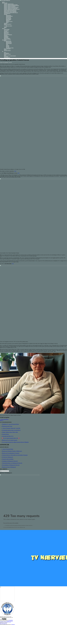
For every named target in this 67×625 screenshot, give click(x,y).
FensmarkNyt (6, 56)
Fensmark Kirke (8, 15)
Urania (7, 44)
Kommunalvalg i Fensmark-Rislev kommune (11, 12)
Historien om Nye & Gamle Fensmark (10, 55)
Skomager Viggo (6, 33)
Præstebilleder (6, 37)
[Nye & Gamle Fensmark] (5, 0)
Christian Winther (6, 29)
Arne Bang (5, 31)
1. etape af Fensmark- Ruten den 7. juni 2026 (11, 428)
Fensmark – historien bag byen (8, 3)
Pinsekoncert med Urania (7, 426)
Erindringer (5, 35)
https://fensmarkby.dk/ (3, 623)
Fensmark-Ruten (5, 434)
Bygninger (5, 14)
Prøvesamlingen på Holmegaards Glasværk (10, 465)
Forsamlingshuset (8, 18)
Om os (5, 52)
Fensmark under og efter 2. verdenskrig (10, 11)
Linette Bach (11, 620)
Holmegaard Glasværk (7, 40)
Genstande (5, 23)
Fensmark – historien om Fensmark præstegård (11, 7)
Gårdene (7, 22)
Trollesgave (7, 20)
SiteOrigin (13, 624)
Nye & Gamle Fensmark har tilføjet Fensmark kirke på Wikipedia (15, 442)
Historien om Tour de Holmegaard (9, 467)
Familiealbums (6, 36)
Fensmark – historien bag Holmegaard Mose (11, 4)
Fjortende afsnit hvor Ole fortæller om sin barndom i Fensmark (15, 455)
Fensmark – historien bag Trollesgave (9, 6)
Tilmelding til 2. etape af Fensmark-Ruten (10, 424)
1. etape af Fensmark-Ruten (7, 449)
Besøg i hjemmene (7, 38)
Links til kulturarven (7, 13)
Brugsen (5, 49)
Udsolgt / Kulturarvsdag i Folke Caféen (10, 432)
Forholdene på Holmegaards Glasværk (10, 461)
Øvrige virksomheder (7, 48)
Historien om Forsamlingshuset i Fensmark (10, 453)
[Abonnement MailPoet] (33, 522)
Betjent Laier (6, 32)
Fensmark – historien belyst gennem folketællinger (12, 9)
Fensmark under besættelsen (7, 459)
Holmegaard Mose (9, 43)
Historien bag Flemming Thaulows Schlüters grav (12, 451)
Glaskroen (7, 45)
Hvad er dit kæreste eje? (7, 24)
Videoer (5, 27)
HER (15, 171)
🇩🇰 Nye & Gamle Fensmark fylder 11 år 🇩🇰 (10, 438)
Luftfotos (5, 26)
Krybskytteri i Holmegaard (7, 457)
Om (2, 51)
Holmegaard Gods (9, 42)
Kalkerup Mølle (8, 19)
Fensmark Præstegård (9, 16)
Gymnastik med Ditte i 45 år (7, 436)
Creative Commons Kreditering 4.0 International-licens (6, 621)
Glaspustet (7, 46)
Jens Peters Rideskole (7, 50)
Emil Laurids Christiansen (8, 34)
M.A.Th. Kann (6, 30)
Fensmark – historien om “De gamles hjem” (10, 8)
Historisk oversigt (8, 41)
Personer (3, 28)
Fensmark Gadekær (9, 25)
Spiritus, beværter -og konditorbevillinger (10, 10)
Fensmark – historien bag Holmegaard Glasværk (11, 5)
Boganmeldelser (6, 53)
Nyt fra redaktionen (7, 57)
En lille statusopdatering (4, 419)
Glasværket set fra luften (9, 47)
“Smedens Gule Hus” (9, 21)
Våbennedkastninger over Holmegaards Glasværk (12, 463)
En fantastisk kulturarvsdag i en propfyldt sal (11, 430)
